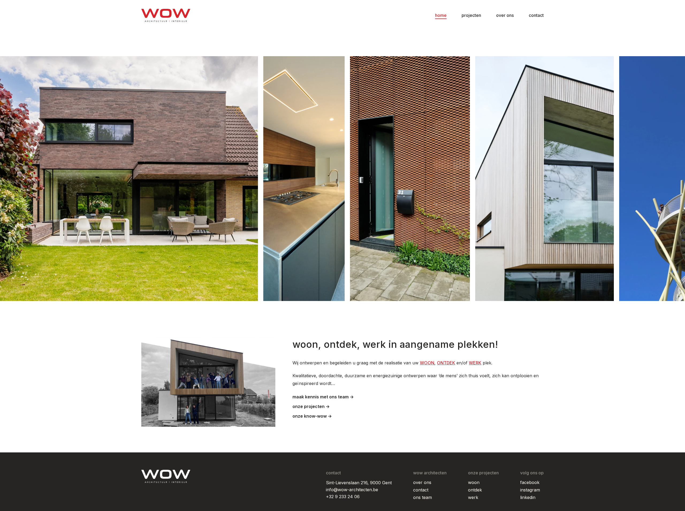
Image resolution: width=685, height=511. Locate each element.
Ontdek (475, 490)
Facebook (529, 482)
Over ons (505, 15)
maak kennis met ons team (321, 396)
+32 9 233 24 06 (343, 496)
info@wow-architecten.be (352, 489)
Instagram (530, 490)
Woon (474, 482)
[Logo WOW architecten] (166, 15)
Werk (473, 497)
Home (441, 15)
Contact (536, 15)
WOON (427, 362)
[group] (129, 178)
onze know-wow (310, 416)
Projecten (471, 15)
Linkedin (527, 497)
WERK (475, 362)
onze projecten (309, 406)
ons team (422, 497)
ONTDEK (446, 362)
